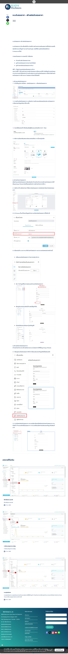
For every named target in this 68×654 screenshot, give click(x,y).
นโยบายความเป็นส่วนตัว (31, 651)
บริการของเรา (27, 618)
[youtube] (56, 632)
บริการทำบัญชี (27, 631)
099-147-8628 (4, 629)
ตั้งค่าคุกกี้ (49, 650)
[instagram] (53, 632)
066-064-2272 (4, 634)
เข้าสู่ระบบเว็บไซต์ (28, 637)
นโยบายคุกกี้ (43, 651)
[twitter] (50, 632)
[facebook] (47, 632)
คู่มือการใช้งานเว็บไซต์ (29, 640)
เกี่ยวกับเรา (27, 615)
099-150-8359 (4, 632)
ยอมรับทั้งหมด (59, 650)
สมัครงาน (27, 621)
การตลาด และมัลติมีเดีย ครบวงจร (31, 627)
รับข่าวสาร (49, 627)
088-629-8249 (4, 624)
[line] (59, 632)
